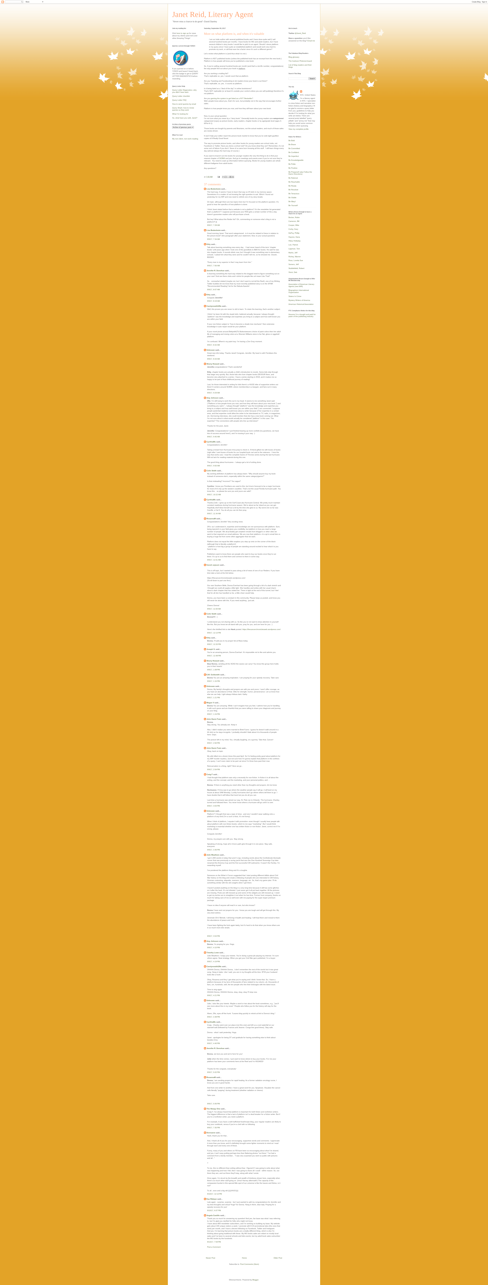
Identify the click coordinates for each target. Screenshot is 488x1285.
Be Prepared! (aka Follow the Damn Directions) (300, 173)
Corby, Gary (293, 229)
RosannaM (211, 519)
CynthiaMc (211, 442)
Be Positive (292, 168)
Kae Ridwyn (212, 1199)
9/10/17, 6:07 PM (214, 1210)
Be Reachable (294, 182)
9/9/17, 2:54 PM (213, 769)
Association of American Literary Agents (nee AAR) (301, 285)
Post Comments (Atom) (249, 1264)
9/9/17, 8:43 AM (213, 359)
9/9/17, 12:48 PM (214, 656)
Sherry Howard (213, 364)
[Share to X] (228, 177)
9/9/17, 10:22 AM (214, 495)
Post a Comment (214, 1247)
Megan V (210, 703)
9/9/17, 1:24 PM (213, 714)
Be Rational (293, 178)
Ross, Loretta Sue (295, 260)
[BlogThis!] (225, 177)
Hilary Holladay (294, 241)
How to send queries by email (184, 104)
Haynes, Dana (294, 237)
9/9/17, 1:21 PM (213, 698)
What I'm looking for (180, 114)
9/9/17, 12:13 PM (214, 633)
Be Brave (292, 144)
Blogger (255, 1280)
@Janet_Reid (300, 33)
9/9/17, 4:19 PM (213, 961)
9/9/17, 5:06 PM (213, 1104)
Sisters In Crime (294, 296)
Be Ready (292, 186)
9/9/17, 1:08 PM (213, 670)
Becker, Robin (294, 217)
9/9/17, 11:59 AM (214, 609)
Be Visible (292, 197)
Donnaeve (211, 1133)
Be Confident (293, 152)
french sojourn (213, 565)
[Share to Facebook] (230, 177)
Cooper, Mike (293, 225)
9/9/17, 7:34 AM (213, 239)
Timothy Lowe (213, 953)
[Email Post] (218, 177)
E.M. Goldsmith (213, 675)
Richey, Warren (294, 257)
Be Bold (291, 140)
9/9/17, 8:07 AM (213, 290)
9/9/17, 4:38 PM (213, 1017)
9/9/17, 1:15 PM (213, 681)
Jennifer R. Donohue (215, 271)
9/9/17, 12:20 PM (214, 644)
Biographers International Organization (298, 291)
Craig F (210, 774)
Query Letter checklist (181, 96)
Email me (311, 41)
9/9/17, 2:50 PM (213, 743)
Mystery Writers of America (299, 300)
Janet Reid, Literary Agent (212, 14)
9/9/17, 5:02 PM (213, 1072)
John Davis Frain (214, 719)
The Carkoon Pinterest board (300, 61)
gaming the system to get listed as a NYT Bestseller (231, 98)
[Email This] (223, 177)
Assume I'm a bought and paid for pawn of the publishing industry (302, 315)
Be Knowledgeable (295, 160)
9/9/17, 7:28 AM (213, 225)
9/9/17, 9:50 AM (213, 466)
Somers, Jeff (293, 264)
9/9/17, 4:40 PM (213, 1043)
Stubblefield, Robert (296, 268)
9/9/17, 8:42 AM (213, 345)
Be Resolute (293, 190)
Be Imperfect (293, 156)
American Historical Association (301, 304)
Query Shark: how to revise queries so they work (183, 109)
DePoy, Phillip (293, 233)
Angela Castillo (213, 1215)
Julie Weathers (213, 855)
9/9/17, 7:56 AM (213, 266)
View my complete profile (298, 129)
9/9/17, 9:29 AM (213, 393)
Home (244, 1258)
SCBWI (222, 158)
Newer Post (210, 1258)
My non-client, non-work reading (185, 139)
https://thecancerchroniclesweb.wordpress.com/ (261, 629)
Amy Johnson (213, 398)
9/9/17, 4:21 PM (213, 995)
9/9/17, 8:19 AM (213, 301)
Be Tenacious (293, 194)
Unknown (211, 350)
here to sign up (183, 33)
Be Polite (292, 164)
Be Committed (294, 148)
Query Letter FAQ (179, 100)
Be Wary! (292, 201)
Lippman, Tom (294, 249)
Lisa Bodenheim (214, 189)
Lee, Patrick (293, 245)
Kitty (209, 244)
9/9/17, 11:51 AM (214, 560)
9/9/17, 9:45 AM (213, 437)
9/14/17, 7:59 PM (214, 1242)
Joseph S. (211, 649)
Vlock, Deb (292, 272)
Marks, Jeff (292, 253)
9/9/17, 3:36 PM (213, 850)
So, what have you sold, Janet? (184, 118)
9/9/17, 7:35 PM (213, 1128)
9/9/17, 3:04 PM (213, 806)
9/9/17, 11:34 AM (214, 513)
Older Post (278, 1258)
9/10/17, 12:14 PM (214, 1194)
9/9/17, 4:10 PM (213, 947)
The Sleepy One (213, 1109)
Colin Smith (212, 471)
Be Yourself (293, 205)
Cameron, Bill (293, 221)
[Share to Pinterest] (233, 177)
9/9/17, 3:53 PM (213, 936)
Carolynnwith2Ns (214, 306)
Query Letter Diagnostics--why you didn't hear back (184, 91)
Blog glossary (293, 57)
